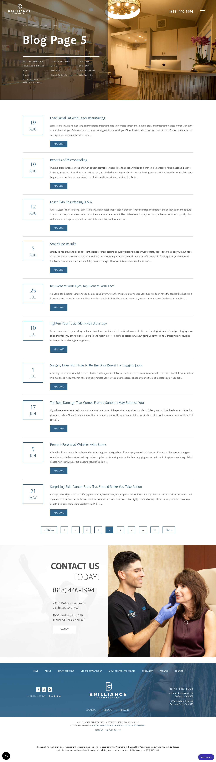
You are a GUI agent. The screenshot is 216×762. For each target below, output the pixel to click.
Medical (107, 710)
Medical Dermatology (91, 671)
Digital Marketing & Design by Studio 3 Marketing (119, 725)
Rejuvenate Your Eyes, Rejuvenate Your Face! (82, 286)
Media (54, 66)
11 (155, 529)
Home (25, 25)
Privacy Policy (113, 730)
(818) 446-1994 (181, 11)
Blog (45, 25)
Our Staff (84, 61)
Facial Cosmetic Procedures (122, 671)
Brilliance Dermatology (19, 8)
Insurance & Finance (34, 66)
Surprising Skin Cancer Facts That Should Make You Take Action (96, 486)
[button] (6, 756)
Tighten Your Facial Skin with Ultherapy (78, 323)
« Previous (49, 529)
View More (59, 144)
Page (55, 25)
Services (55, 70)
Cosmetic (91, 710)
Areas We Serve (59, 75)
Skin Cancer (147, 671)
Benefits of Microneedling (68, 160)
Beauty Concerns (66, 671)
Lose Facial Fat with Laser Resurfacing (77, 118)
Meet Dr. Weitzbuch (33, 61)
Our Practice (86, 66)
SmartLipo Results (63, 244)
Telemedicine (86, 75)
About (35, 25)
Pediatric (164, 671)
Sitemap (99, 730)
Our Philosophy (87, 70)
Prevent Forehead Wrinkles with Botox (78, 444)
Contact (64, 629)
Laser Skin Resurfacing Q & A (71, 202)
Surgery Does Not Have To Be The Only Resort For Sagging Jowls (96, 365)
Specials (27, 75)
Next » (169, 529)
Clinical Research (60, 61)
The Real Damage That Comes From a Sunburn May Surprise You (97, 402)
